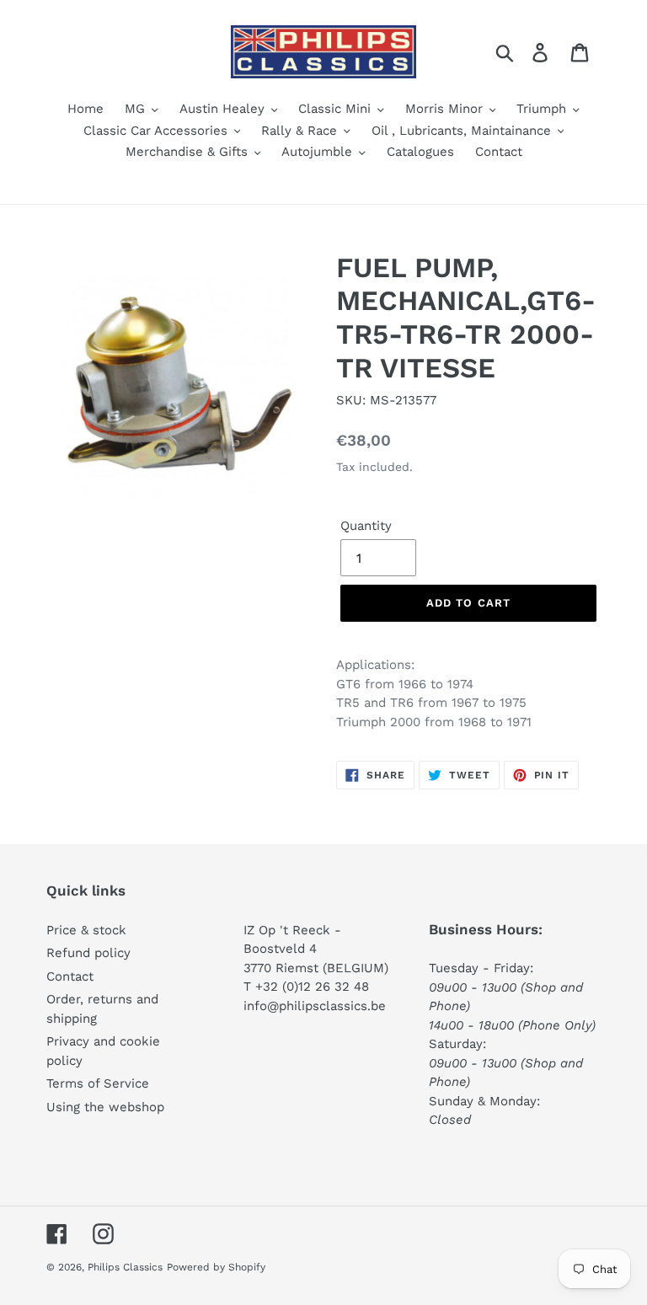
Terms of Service (97, 1083)
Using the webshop (105, 1107)
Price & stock (86, 930)
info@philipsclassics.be (314, 1006)
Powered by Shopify (216, 1267)
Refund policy (88, 952)
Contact (70, 976)
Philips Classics (125, 1267)
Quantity (366, 525)
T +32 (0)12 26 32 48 (306, 986)
